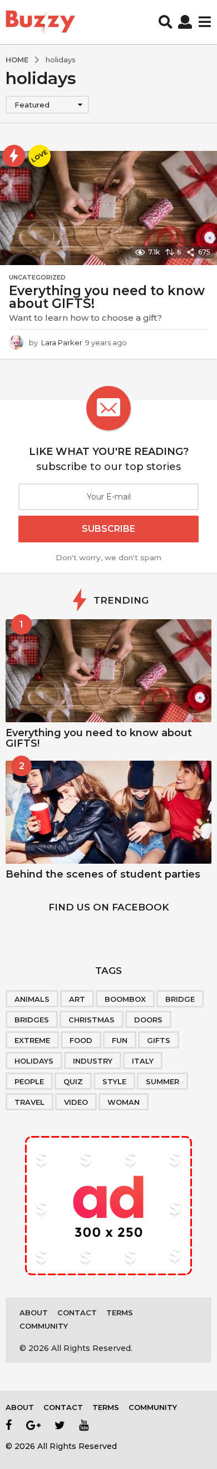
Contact (77, 1312)
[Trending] (14, 156)
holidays (33, 1060)
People (29, 1081)
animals (32, 999)
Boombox (125, 999)
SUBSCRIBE (108, 528)
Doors (148, 1019)
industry (92, 1060)
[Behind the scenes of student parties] (108, 812)
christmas (91, 1019)
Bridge (180, 999)
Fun (119, 1040)
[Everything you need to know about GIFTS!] (108, 670)
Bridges (31, 1019)
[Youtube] (83, 1425)
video (76, 1102)
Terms (119, 1312)
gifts (158, 1040)
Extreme (32, 1040)
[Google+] (33, 1425)
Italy (143, 1060)
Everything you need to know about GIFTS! (107, 297)
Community (43, 1325)
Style (114, 1081)
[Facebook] (9, 1425)
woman (123, 1102)
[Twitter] (60, 1425)
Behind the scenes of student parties (103, 874)
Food (81, 1040)
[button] (165, 22)
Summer (162, 1081)
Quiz (73, 1081)
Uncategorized (37, 277)
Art (77, 999)
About (33, 1312)
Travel (29, 1102)
